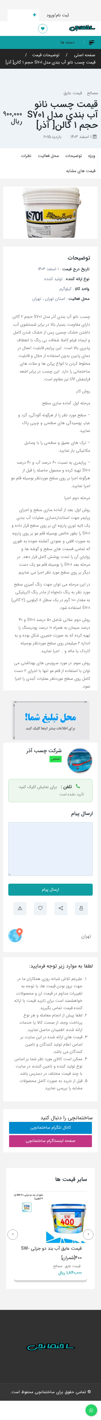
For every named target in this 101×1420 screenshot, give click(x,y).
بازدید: (52, 137)
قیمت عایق (72, 93)
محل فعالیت (48, 156)
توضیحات (73, 156)
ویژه (91, 156)
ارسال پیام (50, 889)
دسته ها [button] (67, 42)
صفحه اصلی (84, 55)
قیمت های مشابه (80, 171)
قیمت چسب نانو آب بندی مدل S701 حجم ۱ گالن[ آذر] (50, 62)
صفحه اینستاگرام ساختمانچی (50, 1141)
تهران (86, 936)
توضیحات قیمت (45, 55)
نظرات (26, 156)
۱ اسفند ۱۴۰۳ (81, 137)
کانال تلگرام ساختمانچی (50, 1127)
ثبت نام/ (61, 15)
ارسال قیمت (20, 15)
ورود (50, 15)
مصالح (92, 93)
